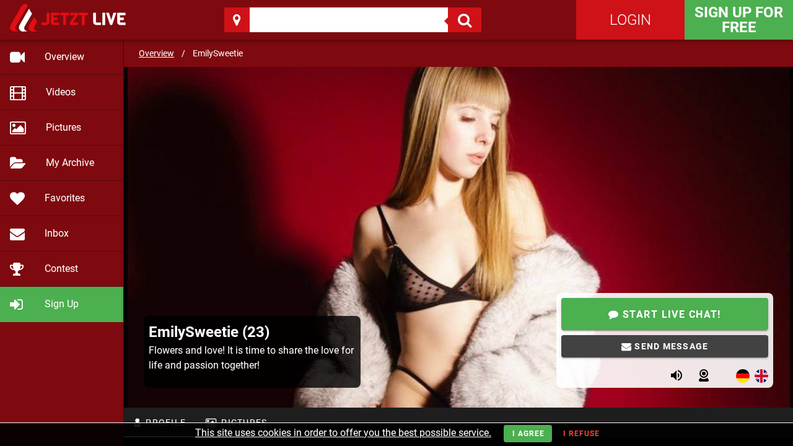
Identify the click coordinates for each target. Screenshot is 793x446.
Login (630, 19)
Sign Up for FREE (738, 20)
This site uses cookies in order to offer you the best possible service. (343, 433)
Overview (156, 53)
